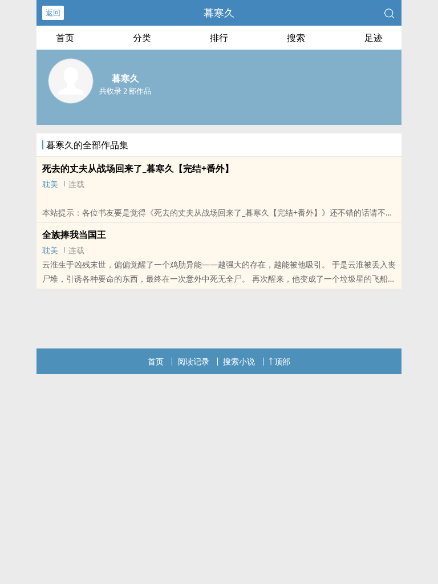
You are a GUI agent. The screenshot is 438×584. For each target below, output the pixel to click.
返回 (53, 12)
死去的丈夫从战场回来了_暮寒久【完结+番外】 (138, 168)
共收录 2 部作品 (125, 91)
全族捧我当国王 (74, 234)
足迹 (373, 37)
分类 (142, 37)
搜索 (296, 37)
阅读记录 (193, 361)
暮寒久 (219, 12)
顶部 (282, 361)
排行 (219, 37)
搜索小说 (239, 361)
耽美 (50, 184)
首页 (65, 37)
